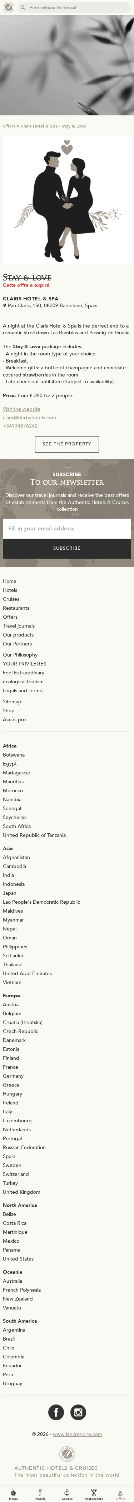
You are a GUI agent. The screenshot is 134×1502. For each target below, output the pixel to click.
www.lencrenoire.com (77, 1434)
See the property (67, 444)
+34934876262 (20, 426)
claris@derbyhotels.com (29, 417)
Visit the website (21, 409)
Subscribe (67, 548)
